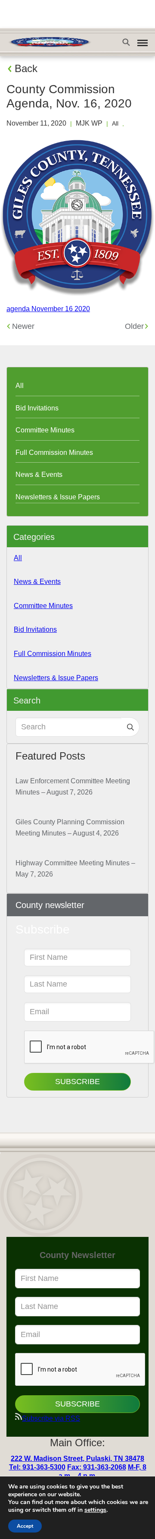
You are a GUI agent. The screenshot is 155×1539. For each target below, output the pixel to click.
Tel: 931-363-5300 (37, 1467)
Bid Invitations (37, 408)
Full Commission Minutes (54, 452)
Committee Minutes (45, 430)
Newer (23, 326)
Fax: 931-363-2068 (96, 1467)
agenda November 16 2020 (48, 308)
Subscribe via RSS (51, 1418)
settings (95, 1510)
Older (134, 326)
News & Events (39, 474)
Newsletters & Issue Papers (58, 497)
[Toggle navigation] (142, 43)
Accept (25, 1526)
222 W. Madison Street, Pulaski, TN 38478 (77, 1458)
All (115, 123)
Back (26, 68)
